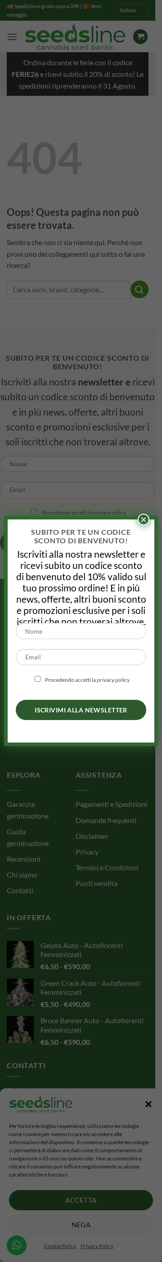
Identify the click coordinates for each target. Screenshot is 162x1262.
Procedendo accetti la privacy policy (87, 679)
